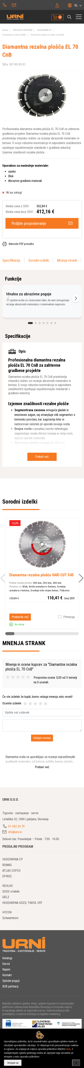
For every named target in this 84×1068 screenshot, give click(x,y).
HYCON (7, 912)
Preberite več (20, 617)
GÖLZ (5, 897)
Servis (6, 964)
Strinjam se (12, 1062)
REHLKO (7, 886)
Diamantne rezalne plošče (14, 35)
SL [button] (76, 5)
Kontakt (7, 975)
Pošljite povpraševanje (29, 223)
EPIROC (7, 876)
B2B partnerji (10, 986)
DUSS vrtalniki (11, 891)
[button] (69, 17)
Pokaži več (42, 457)
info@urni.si (14, 4)
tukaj (68, 1049)
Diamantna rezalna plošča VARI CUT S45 (41, 575)
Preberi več (42, 767)
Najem (6, 969)
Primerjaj (69, 617)
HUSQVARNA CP (44, 30)
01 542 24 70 (4, 4)
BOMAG (7, 865)
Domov (5, 30)
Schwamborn (10, 918)
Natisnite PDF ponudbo (21, 243)
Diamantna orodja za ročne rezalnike (47, 35)
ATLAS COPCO (11, 870)
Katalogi (7, 958)
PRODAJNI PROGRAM (22, 30)
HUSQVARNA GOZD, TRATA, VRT (22, 903)
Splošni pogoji (11, 981)
